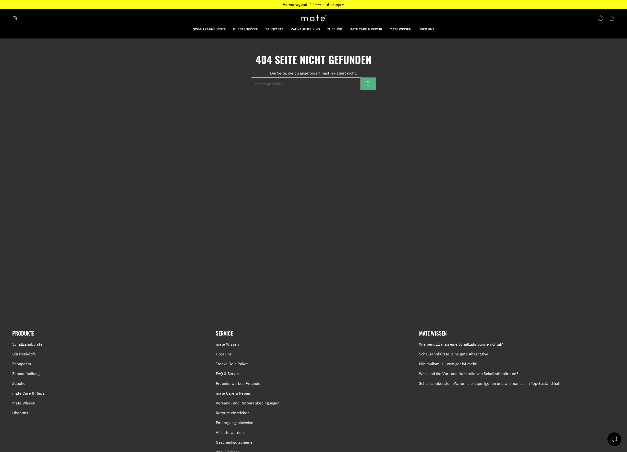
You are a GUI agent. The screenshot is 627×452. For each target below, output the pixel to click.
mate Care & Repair (29, 393)
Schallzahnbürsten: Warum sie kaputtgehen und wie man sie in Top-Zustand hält (490, 383)
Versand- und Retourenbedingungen (247, 403)
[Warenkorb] (611, 18)
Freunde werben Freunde (238, 383)
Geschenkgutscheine (234, 442)
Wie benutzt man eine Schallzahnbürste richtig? (461, 344)
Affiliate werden (230, 432)
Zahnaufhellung (25, 373)
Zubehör (19, 383)
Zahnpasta (21, 363)
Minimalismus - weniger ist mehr (448, 363)
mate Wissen (23, 403)
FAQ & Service (228, 373)
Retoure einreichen (233, 412)
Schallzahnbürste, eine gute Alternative (453, 354)
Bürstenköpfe (24, 354)
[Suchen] (368, 83)
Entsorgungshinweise (234, 422)
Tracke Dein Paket (232, 363)
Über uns (20, 412)
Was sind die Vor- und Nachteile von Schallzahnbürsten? (468, 373)
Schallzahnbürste (27, 344)
